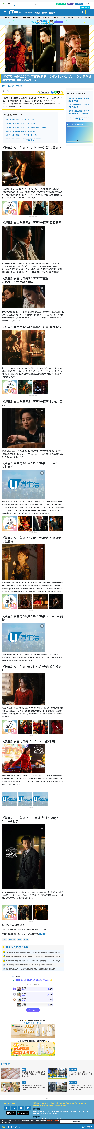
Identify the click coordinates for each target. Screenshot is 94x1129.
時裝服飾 (12, 940)
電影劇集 (19, 86)
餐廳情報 (49, 1105)
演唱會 (7, 17)
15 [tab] (48, 24)
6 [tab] (52, 20)
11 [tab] (50, 22)
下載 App (80, 4)
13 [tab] (45, 24)
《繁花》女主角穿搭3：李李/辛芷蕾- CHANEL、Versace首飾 (26, 127)
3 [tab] (46, 20)
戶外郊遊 (57, 1105)
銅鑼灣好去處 (64, 1103)
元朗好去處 (74, 1103)
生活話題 (11, 86)
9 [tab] (46, 22)
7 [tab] (43, 22)
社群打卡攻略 (61, 4)
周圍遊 (79, 17)
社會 (43, 1105)
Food (27, 4)
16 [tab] (50, 24)
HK (14, 4)
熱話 (23, 1069)
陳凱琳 (7, 91)
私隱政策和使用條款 (52, 1121)
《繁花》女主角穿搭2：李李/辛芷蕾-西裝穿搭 (20, 123)
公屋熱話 (37, 13)
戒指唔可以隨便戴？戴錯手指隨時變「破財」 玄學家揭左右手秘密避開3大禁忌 (33, 1074)
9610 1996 (43, 934)
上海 (26, 940)
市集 (42, 1103)
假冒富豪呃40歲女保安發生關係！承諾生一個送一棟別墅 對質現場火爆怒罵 (33, 1087)
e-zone (47, 4)
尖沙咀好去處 (53, 1103)
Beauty (34, 4)
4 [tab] (48, 20)
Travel (20, 4)
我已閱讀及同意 (76, 1121)
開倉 (46, 1103)
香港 (20, 940)
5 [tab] (50, 20)
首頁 (3, 86)
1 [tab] (43, 20)
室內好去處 (72, 1069)
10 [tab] (48, 22)
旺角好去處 (37, 1105)
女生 (4, 940)
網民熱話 (36, 1111)
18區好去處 (89, 17)
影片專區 (71, 17)
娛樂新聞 (44, 13)
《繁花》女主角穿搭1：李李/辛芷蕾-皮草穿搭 (20, 119)
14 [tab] (46, 24)
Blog (40, 4)
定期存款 (52, 13)
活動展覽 (36, 1103)
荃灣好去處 (83, 1103)
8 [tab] (45, 22)
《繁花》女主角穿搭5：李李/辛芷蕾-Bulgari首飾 (21, 135)
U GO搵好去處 (85, 7)
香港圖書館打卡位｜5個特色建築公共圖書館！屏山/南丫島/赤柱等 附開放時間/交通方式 (81, 1087)
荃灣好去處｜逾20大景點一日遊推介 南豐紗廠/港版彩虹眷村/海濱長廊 (80, 1074)
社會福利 (64, 1105)
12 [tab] (52, 22)
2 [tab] (45, 20)
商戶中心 (70, 4)
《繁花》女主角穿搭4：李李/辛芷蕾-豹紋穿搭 (20, 131)
